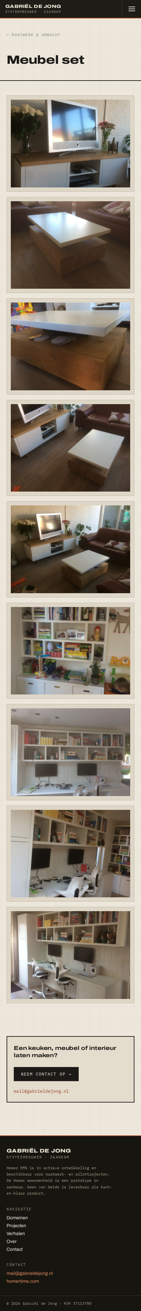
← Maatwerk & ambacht (33, 34)
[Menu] (131, 9)
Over (12, 1241)
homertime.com (23, 1281)
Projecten (16, 1225)
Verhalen (16, 1233)
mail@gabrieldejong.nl (41, 1091)
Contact (15, 1249)
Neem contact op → (46, 1074)
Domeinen (17, 1217)
